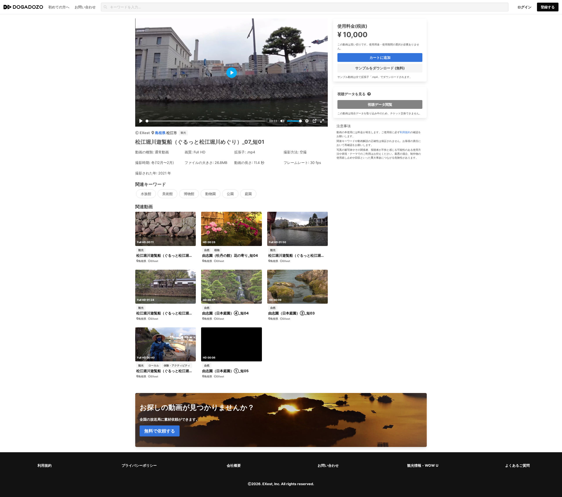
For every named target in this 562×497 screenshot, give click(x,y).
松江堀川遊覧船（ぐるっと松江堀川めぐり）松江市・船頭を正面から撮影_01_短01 (165, 371)
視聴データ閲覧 (380, 104)
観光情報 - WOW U (422, 465)
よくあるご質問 (517, 465)
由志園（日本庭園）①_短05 (225, 371)
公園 (230, 194)
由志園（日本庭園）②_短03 (291, 313)
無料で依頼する (159, 431)
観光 (183, 132)
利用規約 (405, 132)
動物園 (210, 194)
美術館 (167, 194)
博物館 (189, 194)
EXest (145, 133)
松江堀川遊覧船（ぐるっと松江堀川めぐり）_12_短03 (165, 255)
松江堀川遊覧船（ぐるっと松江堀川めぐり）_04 (297, 255)
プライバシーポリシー (139, 465)
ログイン (524, 7)
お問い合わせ (328, 465)
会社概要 (234, 465)
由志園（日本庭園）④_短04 (225, 313)
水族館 (146, 194)
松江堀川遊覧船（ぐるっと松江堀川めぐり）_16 (165, 313)
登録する (548, 7)
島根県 (160, 133)
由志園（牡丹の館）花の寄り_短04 (230, 255)
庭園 (248, 194)
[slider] (207, 121)
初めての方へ (58, 7)
